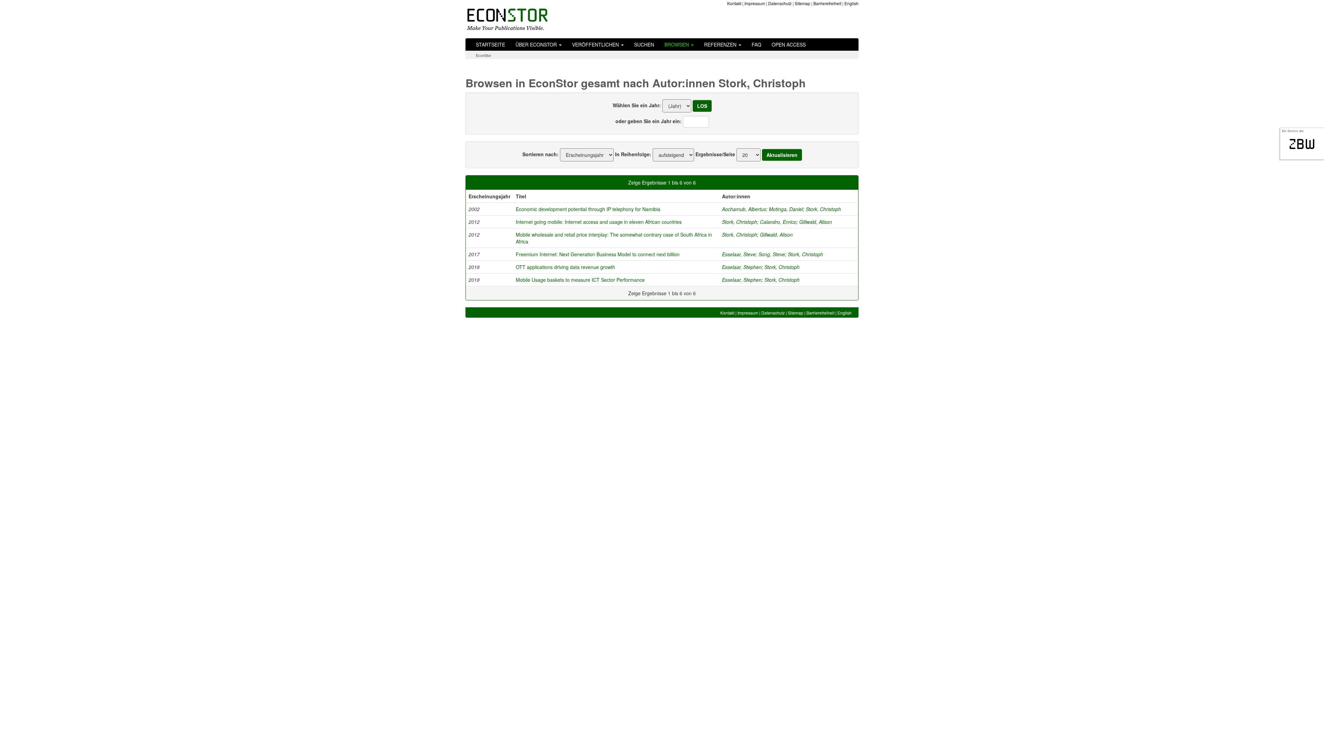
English (851, 3)
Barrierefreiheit (827, 3)
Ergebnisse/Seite (715, 154)
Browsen (677, 44)
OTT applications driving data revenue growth (565, 267)
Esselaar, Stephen (742, 267)
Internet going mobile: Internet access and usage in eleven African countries (599, 221)
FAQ (756, 44)
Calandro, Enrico (778, 221)
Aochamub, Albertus (744, 209)
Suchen (644, 44)
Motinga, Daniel (786, 209)
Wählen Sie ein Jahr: (637, 105)
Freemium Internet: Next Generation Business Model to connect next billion (598, 254)
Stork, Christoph (823, 209)
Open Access (789, 44)
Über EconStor (536, 44)
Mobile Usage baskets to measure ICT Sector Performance (580, 279)
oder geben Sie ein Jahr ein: (648, 121)
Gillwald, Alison (815, 221)
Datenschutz (780, 3)
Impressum (754, 3)
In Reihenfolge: (633, 154)
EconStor (483, 55)
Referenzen (721, 44)
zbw (1302, 144)
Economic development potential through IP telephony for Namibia (588, 209)
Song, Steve (772, 254)
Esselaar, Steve (739, 254)
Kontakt (734, 3)
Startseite (490, 44)
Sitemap (802, 3)
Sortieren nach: (540, 154)
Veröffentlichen (596, 44)
